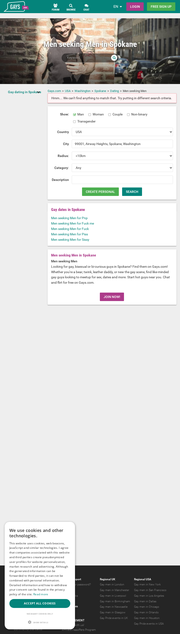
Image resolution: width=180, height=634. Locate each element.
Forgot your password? (76, 584)
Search (132, 192)
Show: (64, 114)
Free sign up (161, 6)
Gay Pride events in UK (114, 618)
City (66, 144)
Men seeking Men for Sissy (70, 239)
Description (60, 180)
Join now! (112, 297)
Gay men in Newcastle (114, 606)
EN (115, 6)
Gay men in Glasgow (112, 612)
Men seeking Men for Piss (69, 234)
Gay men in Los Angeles (149, 595)
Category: (61, 168)
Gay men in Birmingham (115, 601)
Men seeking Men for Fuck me (72, 223)
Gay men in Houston (147, 618)
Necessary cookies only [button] (40, 613)
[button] (39, 622)
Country (63, 132)
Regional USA (142, 579)
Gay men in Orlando (146, 612)
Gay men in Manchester (114, 590)
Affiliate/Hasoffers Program (79, 629)
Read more (40, 594)
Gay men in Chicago (146, 606)
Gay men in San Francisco (150, 590)
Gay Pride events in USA (149, 623)
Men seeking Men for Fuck (70, 229)
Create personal (100, 192)
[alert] (40, 575)
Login (135, 6)
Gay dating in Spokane (24, 92)
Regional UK (107, 579)
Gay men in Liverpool (113, 595)
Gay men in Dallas (145, 601)
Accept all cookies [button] (40, 603)
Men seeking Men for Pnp (69, 218)
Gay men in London (112, 584)
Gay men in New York (147, 584)
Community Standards (28, 629)
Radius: (63, 156)
